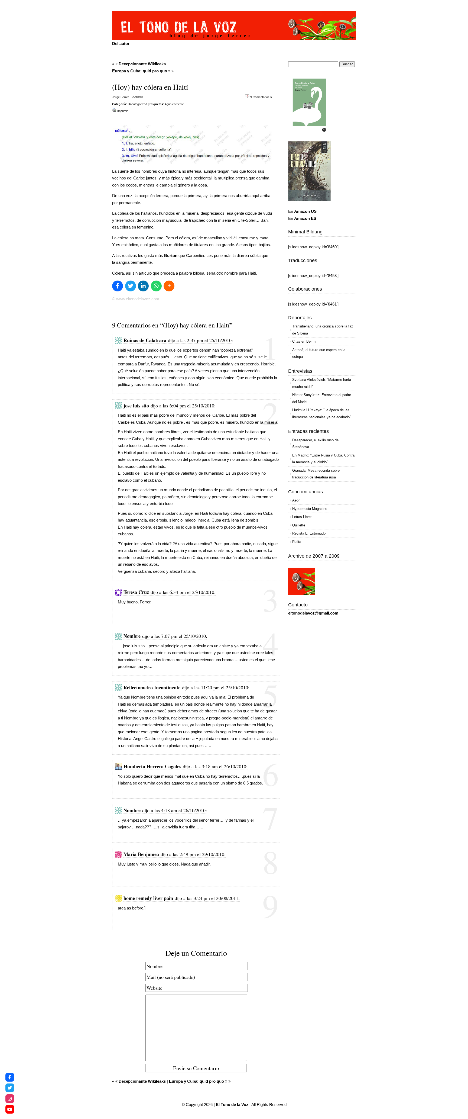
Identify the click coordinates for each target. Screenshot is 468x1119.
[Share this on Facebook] (117, 286)
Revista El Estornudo (309, 533)
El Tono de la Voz (232, 1104)
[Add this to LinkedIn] (143, 286)
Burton (170, 255)
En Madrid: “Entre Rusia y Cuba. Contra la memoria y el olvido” (323, 458)
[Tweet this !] (130, 286)
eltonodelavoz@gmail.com (313, 613)
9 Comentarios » (261, 97)
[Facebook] (9, 1077)
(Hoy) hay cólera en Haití (150, 87)
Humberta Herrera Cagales (152, 766)
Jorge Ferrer (120, 97)
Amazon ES (305, 218)
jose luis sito (136, 405)
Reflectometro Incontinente (151, 687)
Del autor (120, 43)
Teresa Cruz (136, 592)
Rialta (296, 542)
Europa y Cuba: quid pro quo (139, 71)
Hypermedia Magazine (309, 509)
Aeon (296, 500)
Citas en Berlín (304, 341)
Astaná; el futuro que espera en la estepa (318, 353)
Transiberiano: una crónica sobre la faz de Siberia (322, 329)
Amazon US (305, 211)
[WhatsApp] (156, 286)
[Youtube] (9, 1109)
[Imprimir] (114, 110)
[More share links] (169, 286)
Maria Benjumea (141, 854)
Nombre (132, 635)
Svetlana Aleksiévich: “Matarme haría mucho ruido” (321, 383)
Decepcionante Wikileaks (142, 64)
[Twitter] (9, 1087)
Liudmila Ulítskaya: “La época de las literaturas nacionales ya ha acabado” (321, 413)
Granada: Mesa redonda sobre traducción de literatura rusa (316, 474)
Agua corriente (174, 104)
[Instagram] (9, 1098)
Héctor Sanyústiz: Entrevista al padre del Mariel (321, 398)
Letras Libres (302, 517)
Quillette (298, 525)
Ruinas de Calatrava (144, 340)
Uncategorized (137, 104)
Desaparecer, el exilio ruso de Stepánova (315, 443)
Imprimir (122, 110)
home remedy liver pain (148, 898)
